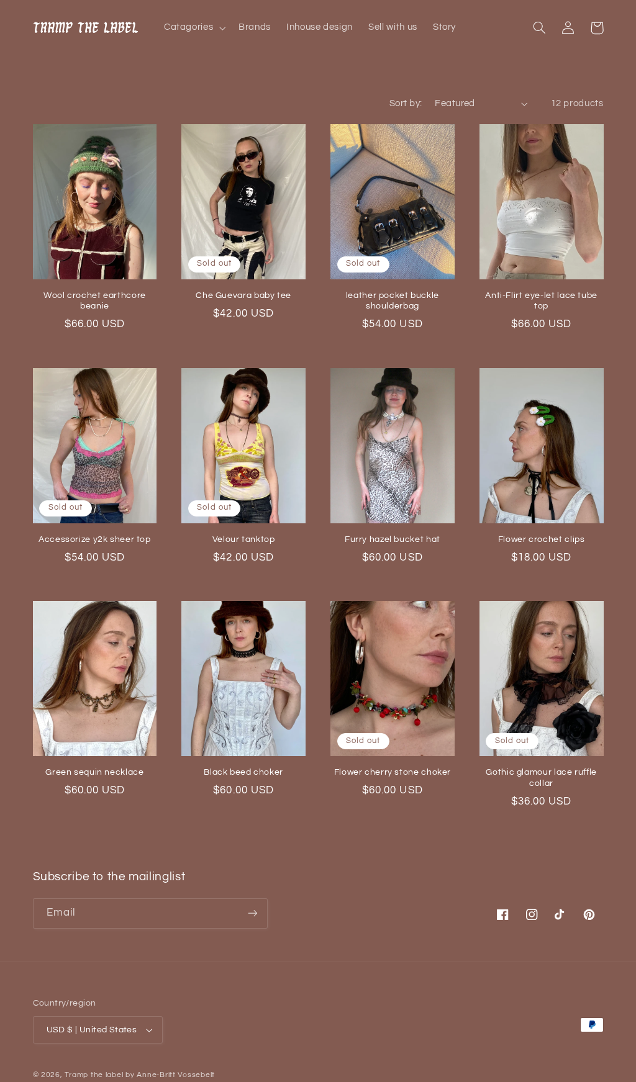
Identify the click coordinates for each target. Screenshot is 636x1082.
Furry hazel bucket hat (392, 539)
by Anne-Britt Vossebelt (170, 1074)
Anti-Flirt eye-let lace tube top (541, 301)
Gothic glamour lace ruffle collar (541, 778)
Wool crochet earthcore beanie (94, 301)
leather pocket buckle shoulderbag (392, 301)
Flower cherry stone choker (392, 772)
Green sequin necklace (94, 772)
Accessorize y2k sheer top (95, 539)
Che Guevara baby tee (243, 295)
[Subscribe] (252, 913)
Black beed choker (243, 772)
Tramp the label (94, 1074)
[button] (193, 28)
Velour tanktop (243, 539)
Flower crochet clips (541, 539)
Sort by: (405, 103)
